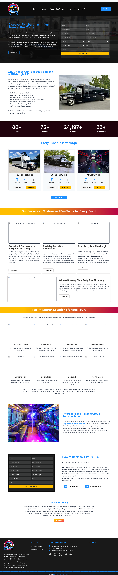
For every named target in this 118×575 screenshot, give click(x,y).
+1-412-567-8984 (95, 486)
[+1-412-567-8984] (87, 486)
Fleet (52, 9)
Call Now (106, 9)
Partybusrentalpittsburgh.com (61, 574)
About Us (81, 9)
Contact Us (71, 9)
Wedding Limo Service (37, 549)
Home (35, 9)
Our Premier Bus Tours (37, 546)
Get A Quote (60, 9)
